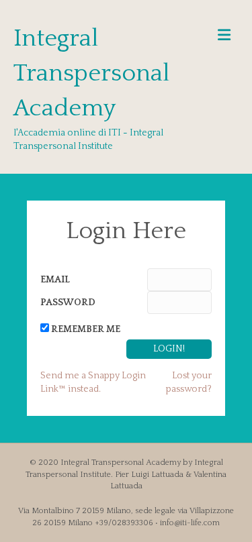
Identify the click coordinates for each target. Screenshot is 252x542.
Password (67, 302)
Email (55, 279)
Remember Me (85, 329)
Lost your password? (189, 382)
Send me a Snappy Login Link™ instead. (93, 382)
